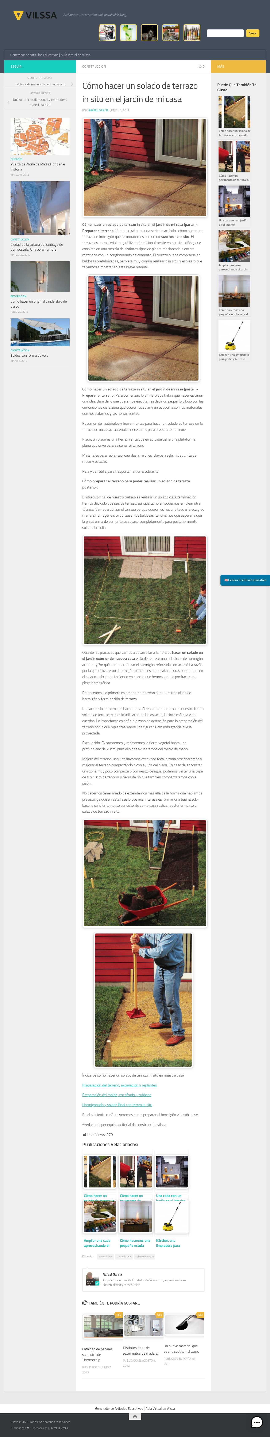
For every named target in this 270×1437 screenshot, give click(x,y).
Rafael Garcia (98, 110)
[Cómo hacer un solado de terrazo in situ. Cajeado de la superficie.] (99, 1171)
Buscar (253, 33)
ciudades (16, 159)
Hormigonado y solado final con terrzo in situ (117, 1105)
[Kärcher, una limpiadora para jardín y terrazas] (171, 1216)
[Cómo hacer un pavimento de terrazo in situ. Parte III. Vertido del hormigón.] (135, 1171)
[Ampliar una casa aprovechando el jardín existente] (99, 1216)
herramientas (106, 1256)
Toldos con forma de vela (29, 355)
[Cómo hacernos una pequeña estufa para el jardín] (135, 1216)
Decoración (18, 296)
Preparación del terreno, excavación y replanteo (119, 1085)
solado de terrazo (145, 1256)
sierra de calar (124, 1256)
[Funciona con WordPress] (28, 1428)
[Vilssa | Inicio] (35, 14)
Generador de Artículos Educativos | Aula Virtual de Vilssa (50, 55)
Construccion (94, 66)
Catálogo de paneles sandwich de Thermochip (97, 1354)
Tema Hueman (59, 1428)
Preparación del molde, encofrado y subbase (116, 1095)
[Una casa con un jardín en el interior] (171, 1171)
